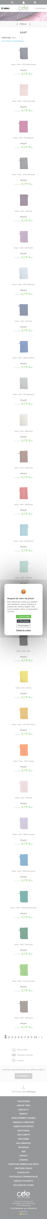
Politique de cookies (23, 630)
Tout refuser (24, 621)
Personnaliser (23, 626)
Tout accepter (24, 617)
